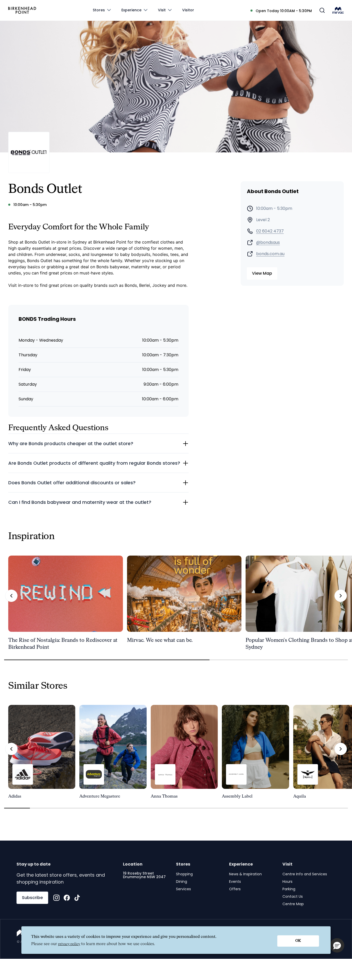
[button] (337, 945)
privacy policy (69, 944)
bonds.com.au (270, 254)
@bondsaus (268, 242)
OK (298, 941)
